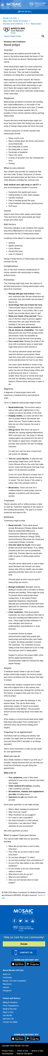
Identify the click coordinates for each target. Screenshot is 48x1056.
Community (7, 977)
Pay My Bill (7, 1015)
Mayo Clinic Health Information (15, 21)
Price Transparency (11, 1006)
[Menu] (2, 5)
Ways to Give (8, 1012)
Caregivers (7, 990)
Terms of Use (22, 1051)
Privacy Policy (8, 1051)
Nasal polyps (36, 24)
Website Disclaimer (25, 1053)
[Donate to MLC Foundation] (25, 941)
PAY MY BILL (26, 12)
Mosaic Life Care (10, 18)
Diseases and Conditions (13, 24)
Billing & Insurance (10, 1002)
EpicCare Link (8, 1019)
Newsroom (7, 984)
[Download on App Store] (18, 964)
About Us (6, 974)
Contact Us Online (10, 1022)
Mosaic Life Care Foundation (14, 981)
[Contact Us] (25, 952)
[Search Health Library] (43, 36)
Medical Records (10, 1009)
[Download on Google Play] (33, 964)
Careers (6, 987)
